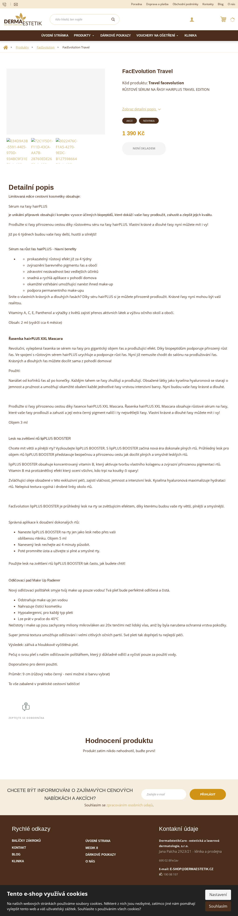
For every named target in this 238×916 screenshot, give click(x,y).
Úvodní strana (98, 841)
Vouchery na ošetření (156, 35)
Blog (221, 4)
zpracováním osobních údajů (129, 805)
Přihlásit (207, 794)
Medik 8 (92, 848)
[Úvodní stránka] (23, 19)
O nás (231, 4)
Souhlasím (218, 906)
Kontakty (208, 4)
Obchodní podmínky (185, 4)
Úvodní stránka (54, 35)
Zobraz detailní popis (139, 109)
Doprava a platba (157, 4)
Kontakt (19, 847)
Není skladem (144, 148)
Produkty (83, 35)
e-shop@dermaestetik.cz (191, 869)
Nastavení (218, 894)
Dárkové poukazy (115, 35)
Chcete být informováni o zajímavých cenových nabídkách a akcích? (70, 794)
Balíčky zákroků (26, 840)
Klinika (191, 35)
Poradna (136, 4)
